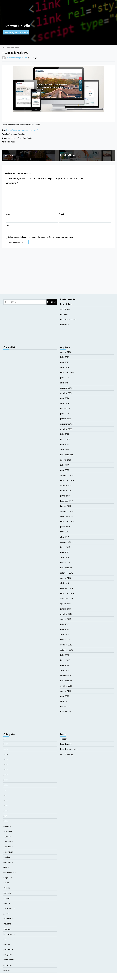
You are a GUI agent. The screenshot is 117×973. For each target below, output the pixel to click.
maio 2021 (64, 470)
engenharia (8, 877)
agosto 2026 (65, 352)
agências (7, 836)
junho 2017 (65, 526)
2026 (5, 821)
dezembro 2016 (66, 542)
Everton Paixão (16, 25)
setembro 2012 (66, 650)
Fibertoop (64, 324)
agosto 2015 (65, 578)
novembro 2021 (67, 454)
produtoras (8, 949)
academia (7, 826)
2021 (5, 790)
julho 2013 (64, 624)
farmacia (7, 893)
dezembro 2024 (66, 388)
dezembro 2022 (66, 424)
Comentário (12, 183)
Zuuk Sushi (8, 155)
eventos (6, 888)
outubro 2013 (66, 614)
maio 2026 (64, 362)
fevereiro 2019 (66, 501)
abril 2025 (64, 383)
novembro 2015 (67, 567)
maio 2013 (64, 629)
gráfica (6, 913)
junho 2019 (65, 496)
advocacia (7, 831)
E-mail (62, 214)
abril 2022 (64, 449)
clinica (6, 867)
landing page (9, 934)
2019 (5, 780)
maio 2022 (64, 444)
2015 (5, 759)
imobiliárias (8, 918)
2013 (5, 749)
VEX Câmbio (65, 309)
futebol (6, 903)
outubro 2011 (66, 686)
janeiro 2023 (65, 418)
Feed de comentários (69, 749)
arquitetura (8, 841)
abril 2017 (64, 537)
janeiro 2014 (65, 609)
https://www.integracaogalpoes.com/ (22, 130)
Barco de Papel (66, 304)
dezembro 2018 (66, 511)
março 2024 (65, 408)
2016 (5, 764)
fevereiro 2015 (66, 588)
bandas (6, 857)
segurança (7, 965)
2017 (5, 769)
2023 (5, 805)
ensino (6, 882)
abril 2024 (64, 403)
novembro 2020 (67, 480)
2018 (5, 775)
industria (7, 924)
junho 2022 (65, 439)
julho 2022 (64, 434)
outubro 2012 (66, 645)
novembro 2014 (67, 593)
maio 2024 (64, 398)
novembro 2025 (67, 372)
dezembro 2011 (66, 675)
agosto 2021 (65, 460)
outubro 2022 (66, 429)
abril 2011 (64, 701)
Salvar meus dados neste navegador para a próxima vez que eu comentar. (41, 237)
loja (5, 939)
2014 (5, 754)
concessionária (9, 872)
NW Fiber (64, 314)
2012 (5, 744)
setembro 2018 (66, 516)
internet (6, 929)
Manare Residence (68, 319)
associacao (8, 846)
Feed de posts (66, 744)
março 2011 (65, 706)
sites (17, 48)
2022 (4, 48)
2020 (5, 785)
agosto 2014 (65, 603)
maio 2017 (64, 532)
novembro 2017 (67, 521)
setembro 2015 (66, 573)
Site (7, 225)
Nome (9, 214)
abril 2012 (64, 670)
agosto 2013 (65, 619)
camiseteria (8, 862)
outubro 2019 (66, 490)
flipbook (7, 898)
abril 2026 (64, 367)
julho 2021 (64, 465)
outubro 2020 (66, 485)
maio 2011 (64, 696)
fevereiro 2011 (66, 711)
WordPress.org (66, 754)
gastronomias (9, 908)
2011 (5, 739)
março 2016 (65, 562)
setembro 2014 (66, 598)
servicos (10, 48)
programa (7, 954)
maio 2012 (64, 665)
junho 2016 (65, 547)
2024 (5, 811)
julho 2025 (64, 377)
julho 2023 (64, 413)
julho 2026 (64, 357)
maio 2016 (64, 552)
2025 (5, 816)
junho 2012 (65, 660)
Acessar (63, 739)
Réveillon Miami (67, 155)
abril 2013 (64, 634)
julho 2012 (64, 655)
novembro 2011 (67, 680)
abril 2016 (64, 557)
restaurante (8, 960)
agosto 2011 (65, 691)
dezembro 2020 (66, 475)
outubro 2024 (66, 393)
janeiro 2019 (65, 506)
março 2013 (65, 639)
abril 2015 (64, 583)
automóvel (8, 852)
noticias (6, 944)
